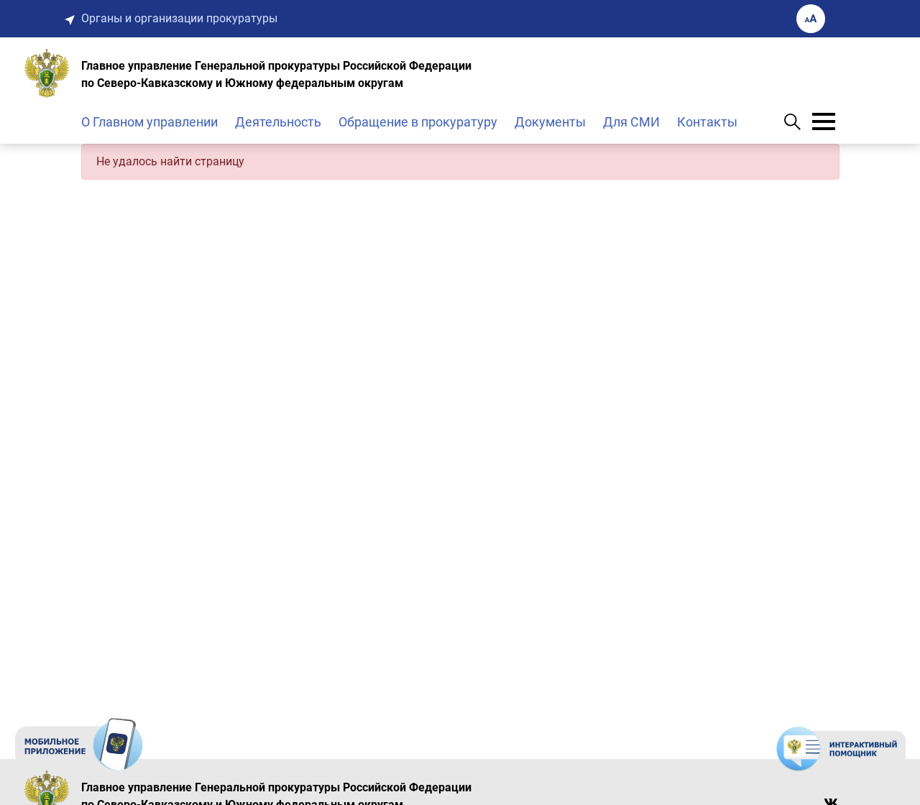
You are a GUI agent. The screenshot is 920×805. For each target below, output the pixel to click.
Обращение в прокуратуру (418, 121)
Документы (550, 121)
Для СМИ (631, 121)
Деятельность (278, 121)
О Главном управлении (149, 121)
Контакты (707, 121)
